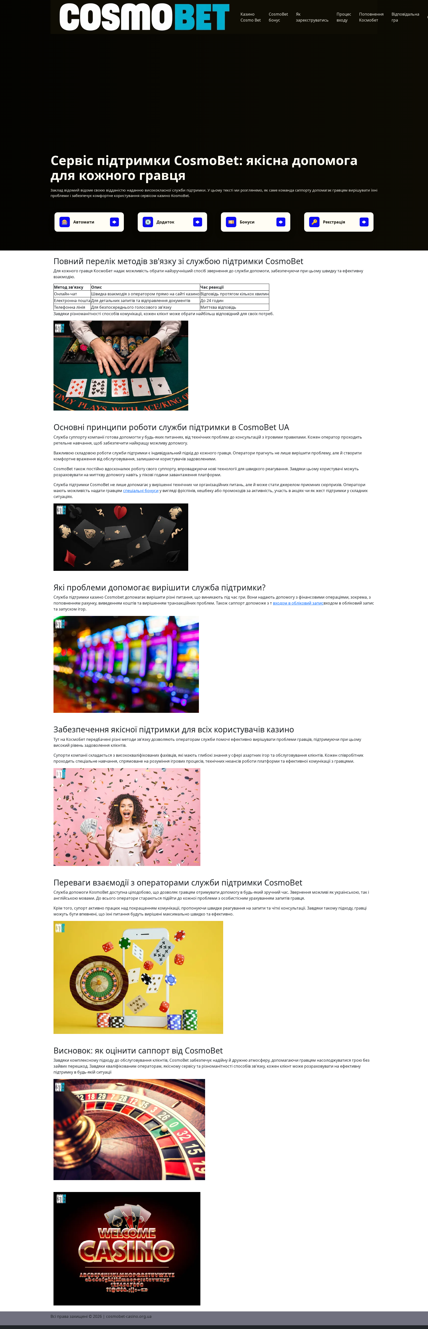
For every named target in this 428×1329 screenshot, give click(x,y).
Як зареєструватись (312, 17)
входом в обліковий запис (298, 603)
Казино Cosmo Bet (251, 17)
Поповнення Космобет (371, 17)
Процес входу (344, 17)
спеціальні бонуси (141, 490)
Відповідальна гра (405, 17)
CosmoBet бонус (278, 17)
